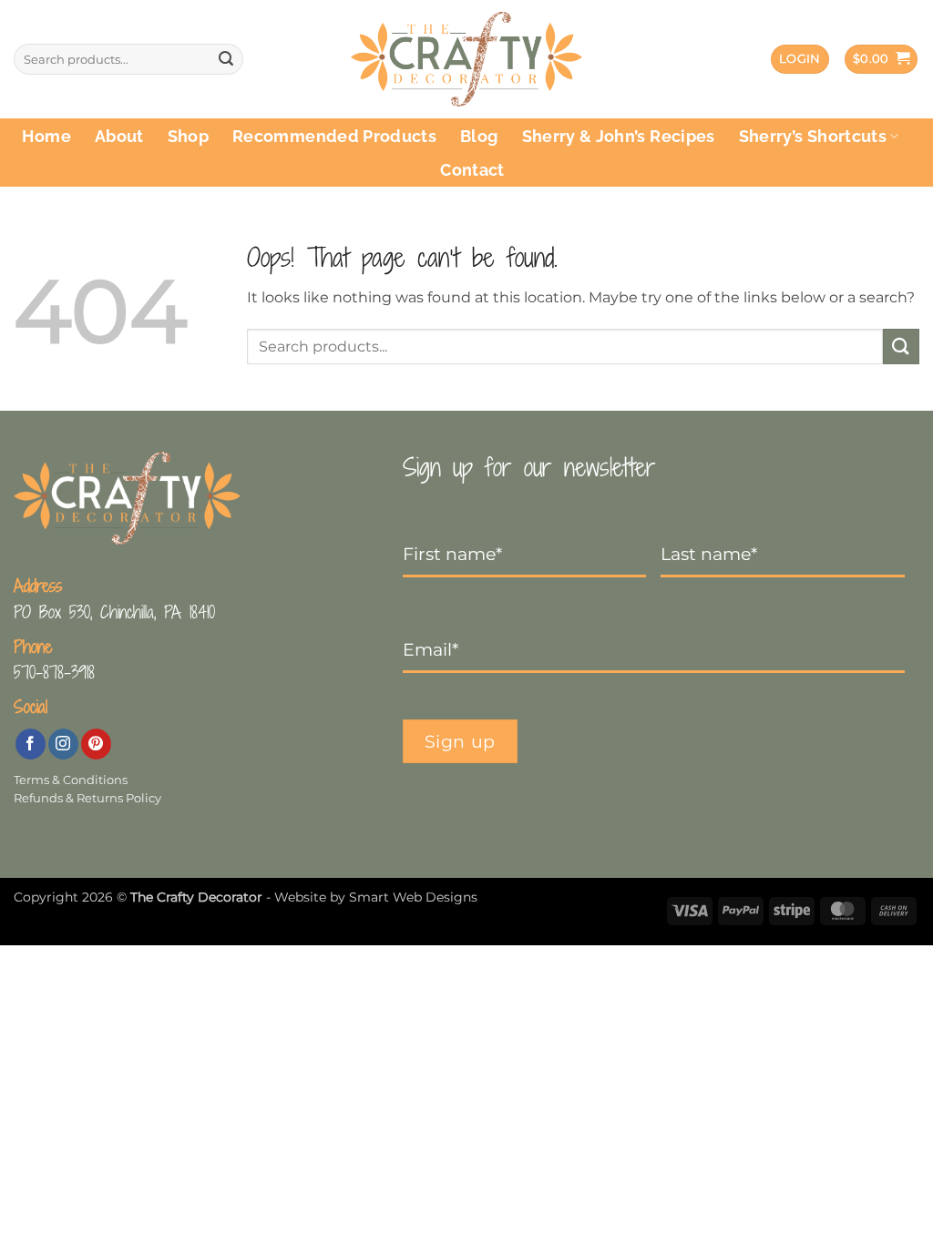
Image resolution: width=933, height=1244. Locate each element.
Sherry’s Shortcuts (813, 136)
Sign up (460, 741)
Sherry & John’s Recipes (618, 136)
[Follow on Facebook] (30, 744)
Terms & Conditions (71, 780)
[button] (800, 60)
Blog (478, 136)
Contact (472, 169)
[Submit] (225, 59)
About (119, 136)
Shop (188, 136)
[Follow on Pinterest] (96, 744)
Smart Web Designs (413, 897)
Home (46, 136)
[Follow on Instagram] (63, 744)
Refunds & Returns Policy (87, 798)
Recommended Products (334, 136)
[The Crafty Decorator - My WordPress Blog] (467, 59)
